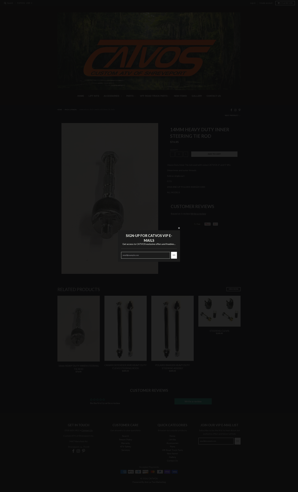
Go (174, 255)
